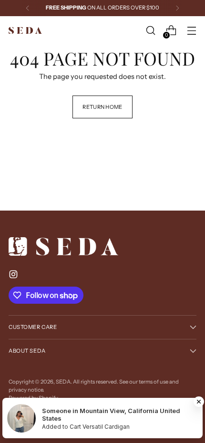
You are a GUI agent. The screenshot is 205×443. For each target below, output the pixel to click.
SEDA (63, 381)
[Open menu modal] (191, 30)
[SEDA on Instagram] (14, 276)
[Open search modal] (150, 30)
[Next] (177, 8)
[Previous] (27, 8)
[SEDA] (25, 31)
